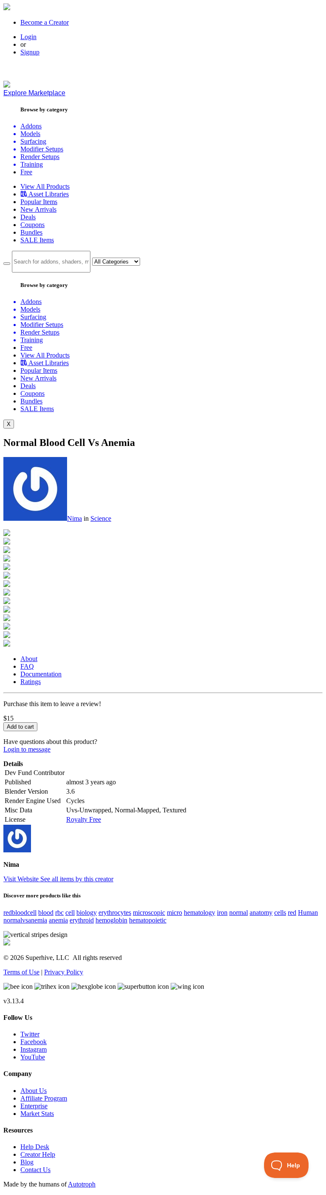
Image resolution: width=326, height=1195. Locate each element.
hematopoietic (147, 920)
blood (45, 912)
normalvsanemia (25, 920)
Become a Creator (44, 22)
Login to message (27, 749)
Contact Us (35, 1169)
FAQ (27, 666)
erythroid (82, 920)
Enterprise (34, 1106)
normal (238, 912)
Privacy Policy (63, 972)
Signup (29, 52)
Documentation (41, 674)
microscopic (149, 912)
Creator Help (37, 1154)
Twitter (29, 1034)
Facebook (33, 1041)
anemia (58, 920)
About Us (33, 1090)
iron (222, 912)
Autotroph (82, 1184)
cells (280, 912)
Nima (74, 518)
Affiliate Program (43, 1098)
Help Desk (34, 1146)
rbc (59, 912)
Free (26, 172)
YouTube (32, 1057)
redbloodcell (20, 912)
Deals (28, 217)
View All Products (45, 186)
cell (70, 912)
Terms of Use (21, 972)
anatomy (261, 912)
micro (174, 912)
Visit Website (21, 879)
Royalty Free (83, 819)
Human (308, 912)
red (292, 912)
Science (100, 518)
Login (28, 36)
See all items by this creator (76, 879)
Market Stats (37, 1113)
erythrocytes (114, 912)
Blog (27, 1162)
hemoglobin (111, 920)
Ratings (30, 681)
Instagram (33, 1049)
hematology (199, 912)
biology (86, 912)
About (28, 658)
